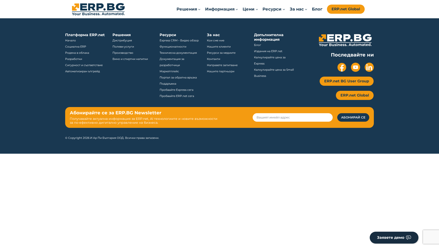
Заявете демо (390, 237)
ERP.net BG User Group (346, 81)
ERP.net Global (346, 9)
